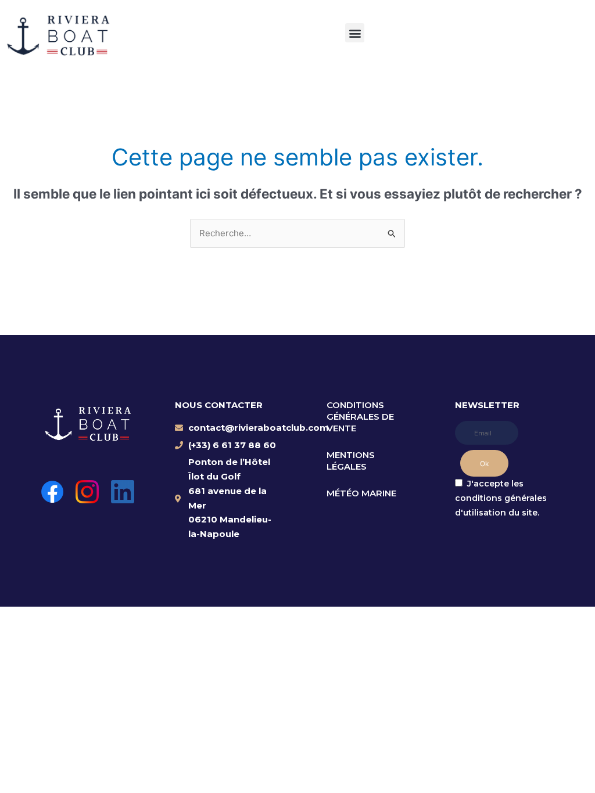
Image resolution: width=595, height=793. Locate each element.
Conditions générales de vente (360, 416)
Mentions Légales (351, 460)
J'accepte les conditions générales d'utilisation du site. (501, 498)
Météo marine (361, 493)
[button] (354, 32)
